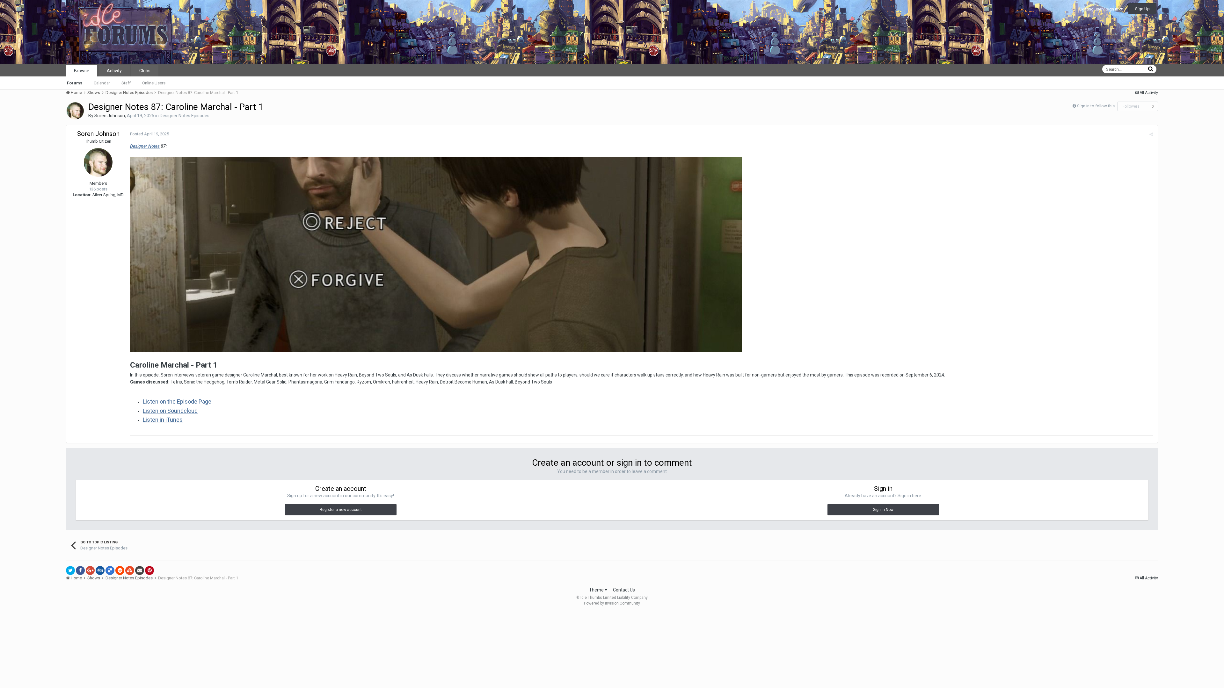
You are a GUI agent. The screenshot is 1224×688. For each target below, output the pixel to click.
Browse (81, 70)
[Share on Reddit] (119, 570)
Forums (74, 83)
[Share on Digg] (100, 570)
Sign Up (1142, 8)
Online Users (153, 83)
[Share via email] (139, 570)
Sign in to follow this (1096, 106)
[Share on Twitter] (70, 570)
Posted (149, 134)
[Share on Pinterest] (149, 570)
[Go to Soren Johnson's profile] (75, 110)
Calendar (102, 83)
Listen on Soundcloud (170, 410)
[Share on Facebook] (80, 570)
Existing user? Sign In (1099, 9)
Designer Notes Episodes (184, 115)
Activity (114, 70)
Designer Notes (145, 146)
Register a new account (341, 509)
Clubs (144, 70)
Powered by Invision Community (612, 603)
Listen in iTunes (163, 419)
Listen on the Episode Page (177, 401)
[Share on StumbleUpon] (129, 570)
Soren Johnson (109, 115)
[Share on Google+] (90, 570)
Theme (597, 589)
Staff (126, 83)
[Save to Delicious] (110, 570)
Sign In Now (883, 509)
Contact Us (624, 589)
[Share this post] (1151, 134)
